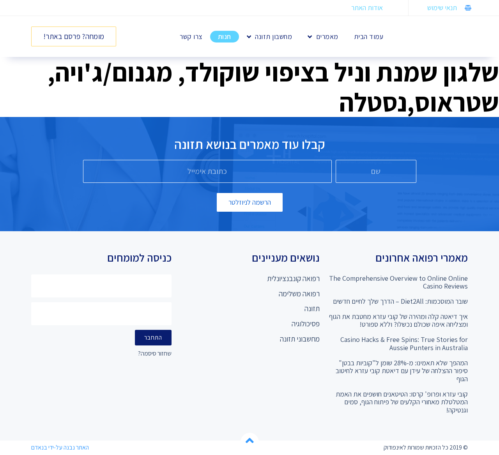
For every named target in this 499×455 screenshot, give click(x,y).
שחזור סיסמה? (155, 354)
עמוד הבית (369, 36)
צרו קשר (191, 36)
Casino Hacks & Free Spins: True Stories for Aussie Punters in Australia (404, 343)
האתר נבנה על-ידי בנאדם (60, 447)
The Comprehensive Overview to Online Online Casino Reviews (398, 282)
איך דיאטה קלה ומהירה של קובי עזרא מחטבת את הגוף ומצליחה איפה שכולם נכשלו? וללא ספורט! (398, 320)
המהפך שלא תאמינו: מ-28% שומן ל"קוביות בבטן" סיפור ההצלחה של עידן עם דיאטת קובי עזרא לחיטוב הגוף (402, 370)
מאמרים (327, 36)
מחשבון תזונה (273, 36)
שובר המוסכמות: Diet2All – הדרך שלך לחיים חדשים (400, 301)
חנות (224, 36)
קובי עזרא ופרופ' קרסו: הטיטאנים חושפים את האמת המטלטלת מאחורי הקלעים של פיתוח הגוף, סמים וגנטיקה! (402, 401)
